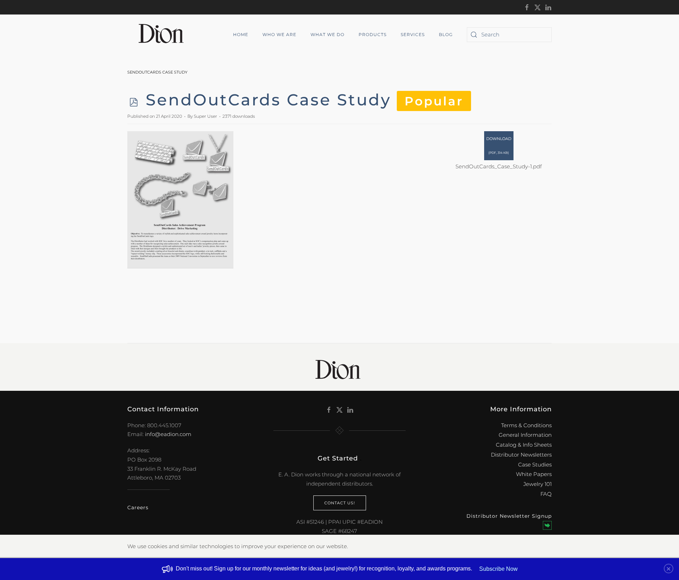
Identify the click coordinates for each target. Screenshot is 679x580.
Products (373, 34)
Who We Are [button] (279, 34)
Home (240, 34)
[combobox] (509, 34)
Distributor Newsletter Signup (509, 516)
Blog (446, 34)
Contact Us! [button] (339, 502)
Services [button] (413, 34)
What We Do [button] (327, 34)
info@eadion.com (168, 434)
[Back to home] (163, 34)
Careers (138, 507)
